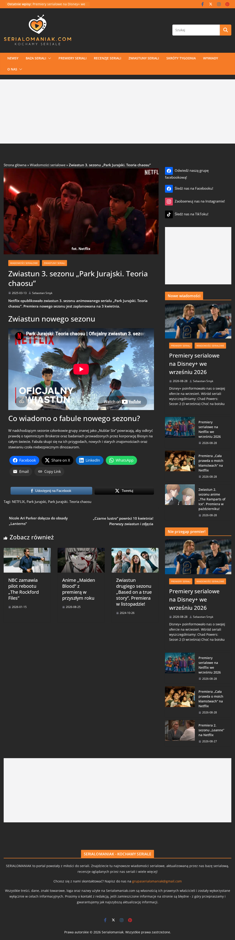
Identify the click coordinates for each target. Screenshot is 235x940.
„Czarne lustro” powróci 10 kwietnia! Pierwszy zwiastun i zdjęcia (123, 521)
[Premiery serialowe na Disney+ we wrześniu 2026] (198, 321)
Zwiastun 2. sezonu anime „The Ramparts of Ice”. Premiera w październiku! (212, 499)
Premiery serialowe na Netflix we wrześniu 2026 (210, 429)
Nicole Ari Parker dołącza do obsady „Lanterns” (38, 521)
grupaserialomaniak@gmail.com (157, 881)
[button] (48, 58)
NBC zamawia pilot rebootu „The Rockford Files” (23, 589)
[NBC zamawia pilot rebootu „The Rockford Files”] (27, 550)
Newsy (12, 58)
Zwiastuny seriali (144, 58)
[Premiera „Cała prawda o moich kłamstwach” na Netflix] (180, 466)
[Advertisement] (117, 111)
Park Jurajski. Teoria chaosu (69, 501)
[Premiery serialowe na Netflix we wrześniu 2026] (180, 432)
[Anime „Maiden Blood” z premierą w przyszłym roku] (81, 550)
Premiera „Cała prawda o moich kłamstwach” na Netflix (211, 463)
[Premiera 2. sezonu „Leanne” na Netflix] (180, 733)
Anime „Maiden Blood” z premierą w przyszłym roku (78, 589)
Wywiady (210, 58)
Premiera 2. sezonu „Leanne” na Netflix (211, 730)
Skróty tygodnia (181, 58)
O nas (12, 69)
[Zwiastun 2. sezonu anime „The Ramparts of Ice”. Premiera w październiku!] (180, 502)
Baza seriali (36, 58)
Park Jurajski (36, 501)
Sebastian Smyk (42, 293)
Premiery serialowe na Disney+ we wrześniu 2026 (194, 364)
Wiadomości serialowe (47, 165)
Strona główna (15, 165)
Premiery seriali (73, 58)
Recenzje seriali (107, 58)
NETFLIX (18, 501)
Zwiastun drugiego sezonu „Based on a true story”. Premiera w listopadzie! (134, 592)
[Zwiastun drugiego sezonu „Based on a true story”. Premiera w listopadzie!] (135, 550)
